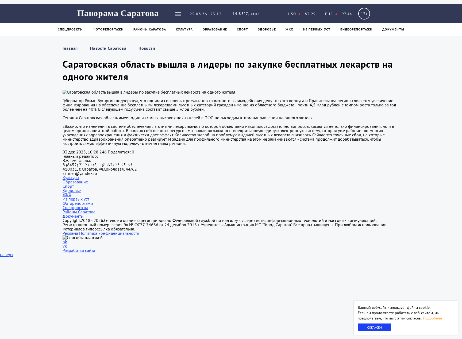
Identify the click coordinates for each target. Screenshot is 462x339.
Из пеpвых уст (317, 29)
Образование (215, 29)
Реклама (70, 233)
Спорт (242, 29)
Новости (146, 48)
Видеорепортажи (356, 29)
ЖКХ (289, 29)
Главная (70, 48)
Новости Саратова (108, 48)
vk (65, 246)
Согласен (374, 327)
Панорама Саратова (118, 13)
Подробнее (432, 318)
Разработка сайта (79, 250)
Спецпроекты (70, 29)
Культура (184, 29)
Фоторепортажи (108, 29)
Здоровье (267, 29)
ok (65, 241)
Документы (393, 29)
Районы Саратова (149, 29)
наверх (6, 254)
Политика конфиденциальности (109, 233)
